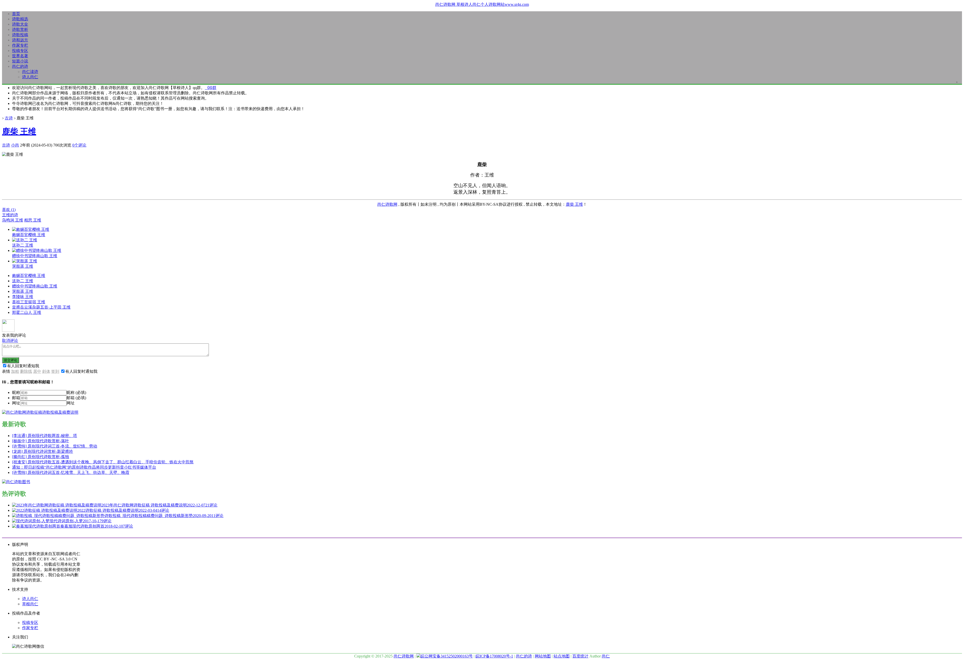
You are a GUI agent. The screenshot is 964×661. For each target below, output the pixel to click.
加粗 (15, 371)
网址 (16, 403)
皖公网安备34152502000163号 (446, 656)
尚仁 (606, 656)
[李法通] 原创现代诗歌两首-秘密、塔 (44, 435)
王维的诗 (10, 215)
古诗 (9, 118)
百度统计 (580, 656)
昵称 (16, 392)
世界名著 (20, 56)
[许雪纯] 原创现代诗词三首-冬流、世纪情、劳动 (54, 446)
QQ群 (210, 87)
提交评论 (10, 360)
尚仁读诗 (30, 71)
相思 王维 (32, 220)
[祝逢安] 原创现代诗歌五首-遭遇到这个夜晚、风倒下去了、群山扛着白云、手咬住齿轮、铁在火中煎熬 (103, 462)
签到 (55, 371)
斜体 (46, 371)
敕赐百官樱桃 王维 (28, 275)
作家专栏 (20, 45)
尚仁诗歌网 (387, 204)
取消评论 (10, 340)
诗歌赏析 (20, 29)
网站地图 (543, 656)
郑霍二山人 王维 (26, 312)
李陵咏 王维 (22, 297)
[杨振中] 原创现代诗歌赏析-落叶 (40, 441)
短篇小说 (20, 61)
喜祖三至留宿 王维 (28, 302)
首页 (16, 14)
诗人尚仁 (30, 77)
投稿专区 (20, 50)
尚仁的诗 (20, 66)
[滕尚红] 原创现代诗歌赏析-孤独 (40, 457)
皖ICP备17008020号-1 (494, 656)
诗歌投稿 (20, 35)
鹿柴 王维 (19, 131)
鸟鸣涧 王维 (12, 220)
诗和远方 (20, 40)
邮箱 (16, 398)
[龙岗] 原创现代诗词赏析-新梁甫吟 (42, 451)
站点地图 (562, 656)
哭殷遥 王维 (22, 291)
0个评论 (79, 145)
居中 (37, 371)
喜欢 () (9, 209)
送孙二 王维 (22, 281)
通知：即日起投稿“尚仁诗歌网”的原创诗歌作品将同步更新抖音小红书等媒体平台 (84, 467)
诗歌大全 (20, 24)
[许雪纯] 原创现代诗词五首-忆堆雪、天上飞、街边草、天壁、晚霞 (70, 472)
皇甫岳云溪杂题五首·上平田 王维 (41, 307)
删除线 (26, 371)
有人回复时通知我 (23, 366)
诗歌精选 (20, 19)
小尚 (15, 145)
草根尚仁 (30, 604)
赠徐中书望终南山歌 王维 (34, 286)
